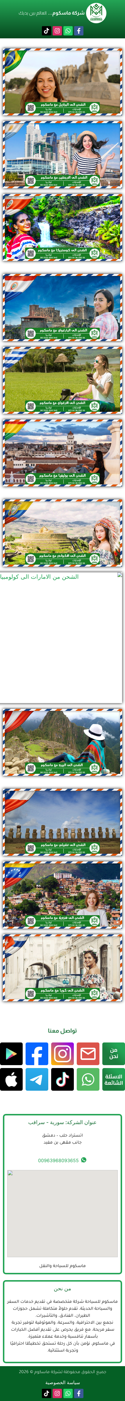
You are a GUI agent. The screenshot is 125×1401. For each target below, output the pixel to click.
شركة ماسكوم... (66, 13)
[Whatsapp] (68, 30)
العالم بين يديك (33, 12)
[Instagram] (57, 30)
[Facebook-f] (78, 30)
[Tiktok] (46, 30)
